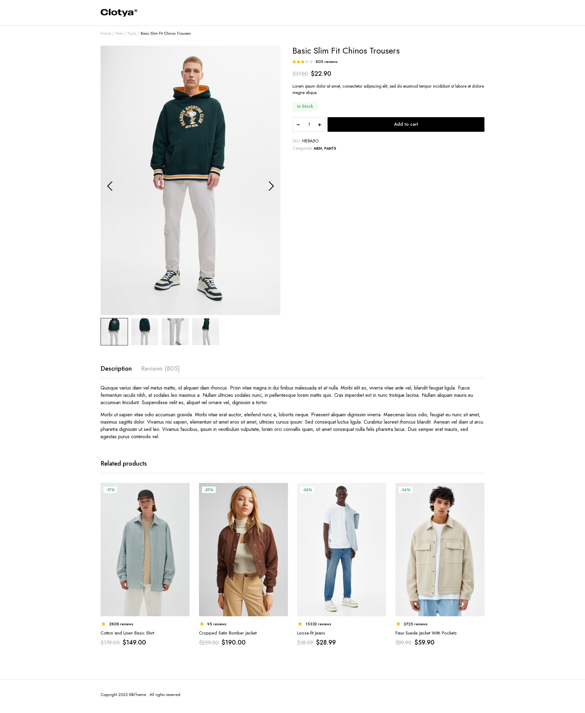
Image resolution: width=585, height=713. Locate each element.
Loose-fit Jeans (311, 633)
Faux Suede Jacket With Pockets (426, 633)
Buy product (184, 491)
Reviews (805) (160, 368)
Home (106, 33)
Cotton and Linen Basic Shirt (127, 633)
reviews (327, 62)
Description (116, 368)
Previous (109, 185)
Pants (132, 33)
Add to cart (406, 124)
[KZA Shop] (119, 13)
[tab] (116, 368)
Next (271, 185)
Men (119, 33)
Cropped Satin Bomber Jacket (228, 633)
